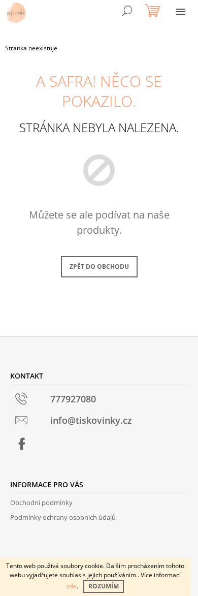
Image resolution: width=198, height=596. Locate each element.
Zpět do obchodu (99, 266)
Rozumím (103, 586)
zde (72, 586)
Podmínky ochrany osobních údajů (63, 517)
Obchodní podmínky (41, 502)
